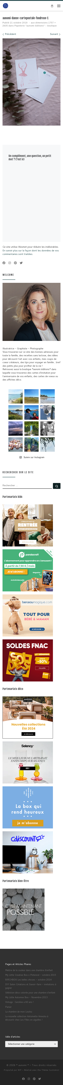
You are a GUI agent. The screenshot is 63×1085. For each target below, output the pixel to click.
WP (20, 1070)
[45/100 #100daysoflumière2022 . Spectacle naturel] (15, 412)
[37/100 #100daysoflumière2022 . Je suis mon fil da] (15, 396)
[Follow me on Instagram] (9, 263)
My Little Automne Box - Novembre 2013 (26, 997)
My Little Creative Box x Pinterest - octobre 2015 (30, 974)
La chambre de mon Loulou (18, 1011)
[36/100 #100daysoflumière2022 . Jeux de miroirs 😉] (31, 444)
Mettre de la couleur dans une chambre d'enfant (29, 970)
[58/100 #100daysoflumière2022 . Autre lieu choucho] (47, 444)
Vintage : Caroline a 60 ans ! (19, 1002)
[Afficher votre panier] (52, 6)
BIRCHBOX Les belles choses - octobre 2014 (28, 979)
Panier (8, 1006)
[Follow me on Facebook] (4, 263)
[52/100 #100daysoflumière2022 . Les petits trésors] (15, 444)
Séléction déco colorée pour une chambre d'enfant (30, 992)
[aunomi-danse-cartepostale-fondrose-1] (31, 82)
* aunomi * (22, 1065)
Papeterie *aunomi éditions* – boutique (35, 26)
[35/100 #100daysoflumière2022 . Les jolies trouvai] (47, 428)
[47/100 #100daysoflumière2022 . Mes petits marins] (31, 412)
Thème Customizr (50, 1070)
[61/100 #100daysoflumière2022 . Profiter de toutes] (31, 396)
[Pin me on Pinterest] (15, 263)
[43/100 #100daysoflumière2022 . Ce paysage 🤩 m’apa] (47, 396)
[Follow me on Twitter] (21, 263)
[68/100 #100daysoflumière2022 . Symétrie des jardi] (31, 428)
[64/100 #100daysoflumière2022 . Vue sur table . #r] (47, 412)
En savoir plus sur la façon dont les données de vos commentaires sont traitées (31, 252)
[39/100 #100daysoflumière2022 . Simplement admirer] (15, 428)
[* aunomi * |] (6, 5)
